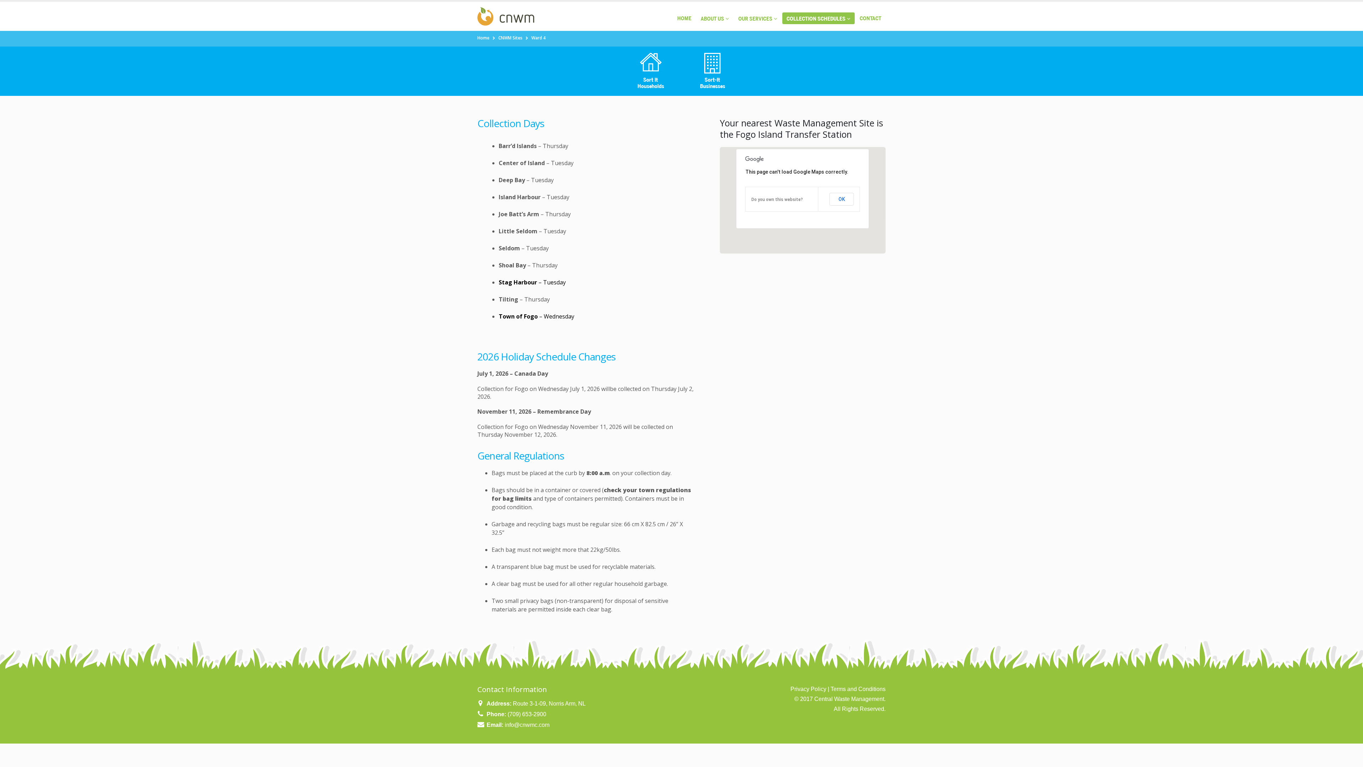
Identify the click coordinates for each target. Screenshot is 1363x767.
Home (684, 18)
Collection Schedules (816, 18)
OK (841, 199)
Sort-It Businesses (712, 82)
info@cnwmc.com (527, 725)
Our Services (755, 18)
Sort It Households (650, 82)
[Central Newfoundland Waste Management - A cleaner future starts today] (505, 16)
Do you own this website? (777, 199)
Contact (870, 18)
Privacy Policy (808, 689)
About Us (712, 18)
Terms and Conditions (858, 689)
